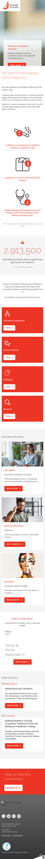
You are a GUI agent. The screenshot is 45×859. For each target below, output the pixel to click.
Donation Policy (17, 835)
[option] (22, 649)
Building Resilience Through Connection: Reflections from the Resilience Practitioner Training (21, 723)
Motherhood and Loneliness (19, 688)
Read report (13, 600)
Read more (15, 65)
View (8, 328)
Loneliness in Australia (25, 267)
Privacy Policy (6, 835)
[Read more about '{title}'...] (22, 684)
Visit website (14, 544)
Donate (12, 787)
